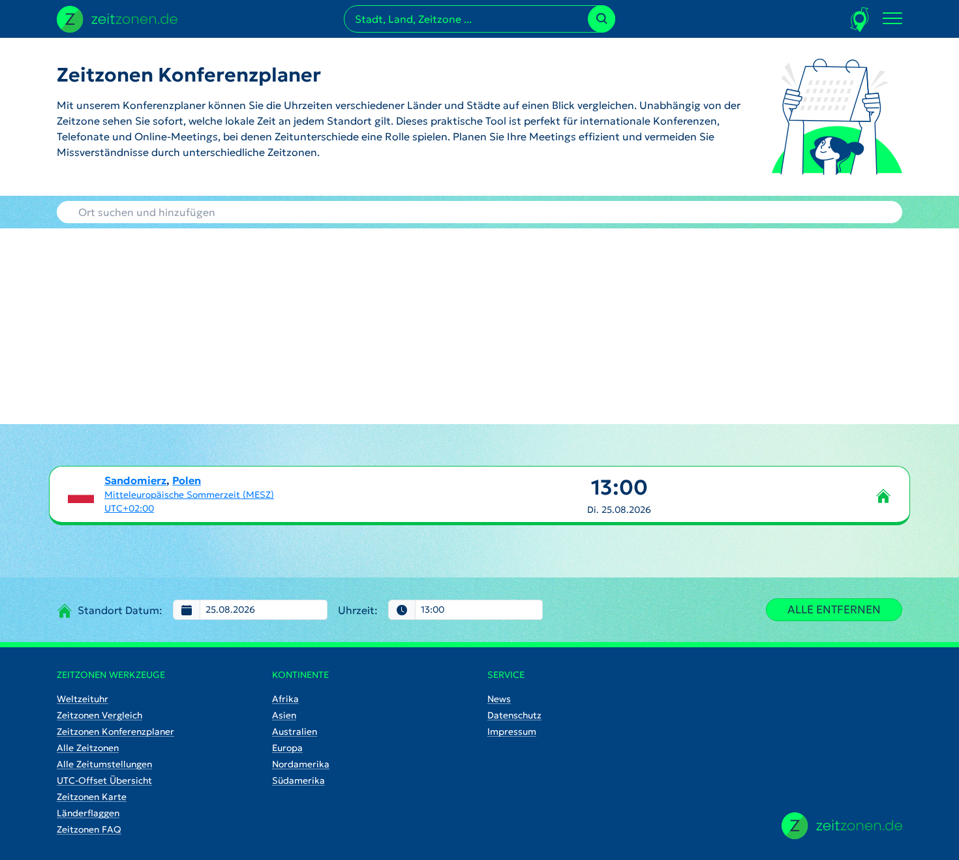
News (499, 699)
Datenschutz (514, 715)
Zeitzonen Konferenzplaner (115, 731)
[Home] (842, 825)
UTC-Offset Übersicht (104, 780)
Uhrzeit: (358, 610)
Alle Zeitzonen (88, 748)
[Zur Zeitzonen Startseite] (117, 17)
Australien (294, 731)
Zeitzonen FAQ (89, 829)
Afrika (285, 699)
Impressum (511, 731)
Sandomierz (135, 480)
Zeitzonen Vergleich (99, 715)
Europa (287, 748)
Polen (186, 480)
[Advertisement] (479, 326)
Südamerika (298, 780)
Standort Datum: (120, 610)
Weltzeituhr (82, 699)
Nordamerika (300, 764)
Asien (284, 715)
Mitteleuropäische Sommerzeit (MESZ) (189, 494)
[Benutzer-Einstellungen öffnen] (860, 19)
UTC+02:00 (129, 508)
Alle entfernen (834, 609)
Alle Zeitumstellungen (104, 764)
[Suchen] (601, 19)
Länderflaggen (88, 813)
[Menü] (892, 18)
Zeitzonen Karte (92, 797)
